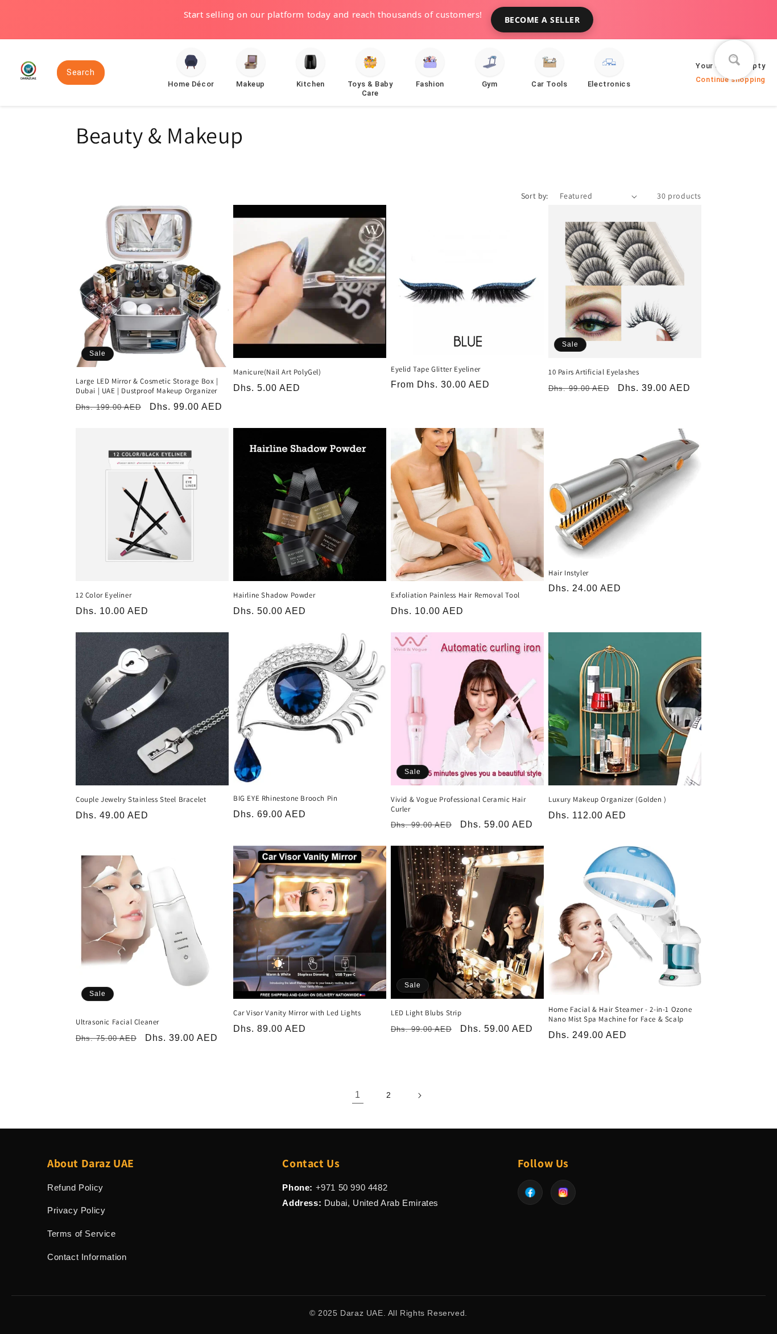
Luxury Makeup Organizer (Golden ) (607, 799)
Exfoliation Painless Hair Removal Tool (455, 595)
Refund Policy (75, 1187)
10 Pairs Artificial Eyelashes (593, 372)
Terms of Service (81, 1233)
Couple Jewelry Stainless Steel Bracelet (141, 799)
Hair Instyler (568, 573)
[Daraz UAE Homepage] (28, 84)
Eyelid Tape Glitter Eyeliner (436, 369)
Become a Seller (542, 19)
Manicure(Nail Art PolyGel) (277, 372)
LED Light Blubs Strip (426, 1013)
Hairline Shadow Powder (274, 595)
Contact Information (86, 1257)
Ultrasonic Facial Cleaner (117, 1022)
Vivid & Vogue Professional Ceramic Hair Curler (458, 804)
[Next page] (419, 1095)
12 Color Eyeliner (103, 595)
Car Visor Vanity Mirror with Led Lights (297, 1013)
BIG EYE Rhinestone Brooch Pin (285, 798)
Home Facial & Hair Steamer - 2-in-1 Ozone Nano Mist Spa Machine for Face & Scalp (620, 1014)
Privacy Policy (76, 1210)
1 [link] (358, 1095)
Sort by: (534, 196)
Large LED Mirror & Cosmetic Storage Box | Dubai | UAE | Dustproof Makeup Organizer (147, 386)
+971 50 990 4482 (352, 1187)
